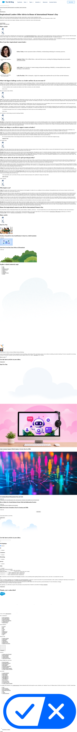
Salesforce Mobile (5, 638)
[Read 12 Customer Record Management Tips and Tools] (38, 494)
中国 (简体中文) (5, 676)
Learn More (29, 580)
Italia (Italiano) (4, 665)
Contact (3, 692)
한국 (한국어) (5, 679)
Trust (3, 630)
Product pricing (5, 622)
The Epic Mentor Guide (20, 170)
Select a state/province (13, 572)
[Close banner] (0, 10)
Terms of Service (5, 688)
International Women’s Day (31, 35)
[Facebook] (8, 604)
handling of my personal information (21, 579)
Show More (38, 511)
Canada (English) (5, 656)
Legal (3, 634)
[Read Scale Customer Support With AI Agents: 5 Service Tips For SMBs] (38, 446)
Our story (4, 626)
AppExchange (4, 639)
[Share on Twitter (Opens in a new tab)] (3, 31)
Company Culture (5, 272)
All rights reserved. (15, 685)
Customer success (5, 621)
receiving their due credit (47, 36)
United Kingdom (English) (7, 668)
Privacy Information (5, 689)
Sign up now (2, 517)
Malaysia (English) (5, 681)
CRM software (5, 641)
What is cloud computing (6, 620)
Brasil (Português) (5, 655)
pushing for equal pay (58, 36)
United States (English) (6, 658)
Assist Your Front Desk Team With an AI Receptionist (12, 247)
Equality (3, 273)
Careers (3, 270)
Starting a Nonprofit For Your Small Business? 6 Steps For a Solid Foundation (18, 235)
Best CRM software (5, 618)
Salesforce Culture (5, 268)
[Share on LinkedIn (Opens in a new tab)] (2, 29)
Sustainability (4, 632)
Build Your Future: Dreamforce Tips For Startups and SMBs (14, 507)
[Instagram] (59, 604)
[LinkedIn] (42, 604)
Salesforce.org (4, 631)
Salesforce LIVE (5, 642)
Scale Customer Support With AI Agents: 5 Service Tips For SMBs (15, 449)
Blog (3, 628)
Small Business (2, 11)
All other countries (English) (7, 669)
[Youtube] (8, 612)
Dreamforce (4, 640)
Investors (3, 633)
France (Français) (5, 664)
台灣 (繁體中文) (5, 678)
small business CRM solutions (55, 211)
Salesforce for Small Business (16, 212)
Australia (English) (5, 673)
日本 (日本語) (5, 675)
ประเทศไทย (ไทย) (5, 682)
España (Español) (5, 662)
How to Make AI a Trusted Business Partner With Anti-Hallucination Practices (18, 502)
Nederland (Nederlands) (6, 666)
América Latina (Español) (6, 654)
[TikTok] (25, 612)
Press (3, 627)
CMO (3, 267)
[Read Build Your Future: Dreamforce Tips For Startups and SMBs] (9, 505)
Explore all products (5, 619)
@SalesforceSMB (3, 212)
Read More (36, 355)
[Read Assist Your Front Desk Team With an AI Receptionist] (6, 245)
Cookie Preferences (5, 693)
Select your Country (18, 571)
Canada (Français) (5, 657)
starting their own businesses (29, 36)
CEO (3, 266)
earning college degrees (39, 36)
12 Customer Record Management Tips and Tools (11, 496)
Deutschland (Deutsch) (6, 663)
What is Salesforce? (5, 617)
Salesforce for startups (6, 643)
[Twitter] (25, 604)
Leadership (4, 271)
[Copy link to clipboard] (3, 33)
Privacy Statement (8, 579)
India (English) (5, 674)
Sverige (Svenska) (5, 667)
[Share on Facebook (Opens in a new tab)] (2, 32)
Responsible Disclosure (6, 690)
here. (60, 581)
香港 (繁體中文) (5, 677)
